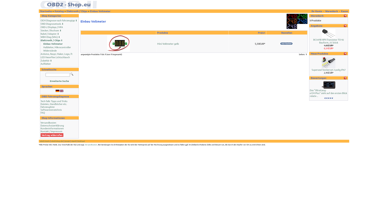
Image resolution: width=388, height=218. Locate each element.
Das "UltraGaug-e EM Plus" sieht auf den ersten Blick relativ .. (328, 93)
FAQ (43, 112)
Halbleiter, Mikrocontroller (57, 47)
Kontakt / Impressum (51, 131)
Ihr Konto (317, 11)
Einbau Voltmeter (100, 11)
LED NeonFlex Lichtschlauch (55, 57)
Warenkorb (331, 11)
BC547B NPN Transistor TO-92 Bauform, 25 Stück (328, 41)
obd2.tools (45, 141)
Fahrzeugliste (48, 106)
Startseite (46, 11)
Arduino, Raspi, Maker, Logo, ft (56, 53)
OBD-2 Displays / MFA (52, 27)
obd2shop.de (57, 141)
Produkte (162, 32)
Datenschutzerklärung (52, 125)
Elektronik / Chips (77, 11)
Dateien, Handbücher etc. (54, 103)
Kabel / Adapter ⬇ (50, 33)
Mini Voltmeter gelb (168, 43)
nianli (73, 141)
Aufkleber (46, 63)
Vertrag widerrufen (52, 135)
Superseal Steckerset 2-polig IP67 (329, 69)
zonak (67, 141)
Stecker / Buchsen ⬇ (51, 30)
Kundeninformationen (52, 128)
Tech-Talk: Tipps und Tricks (54, 101)
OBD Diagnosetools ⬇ (52, 23)
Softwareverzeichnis (51, 109)
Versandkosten (48, 122)
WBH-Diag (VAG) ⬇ (50, 36)
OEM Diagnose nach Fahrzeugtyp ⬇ (59, 20)
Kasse (344, 11)
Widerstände (50, 50)
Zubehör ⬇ (46, 60)
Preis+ (261, 32)
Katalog (59, 11)
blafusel (81, 141)
